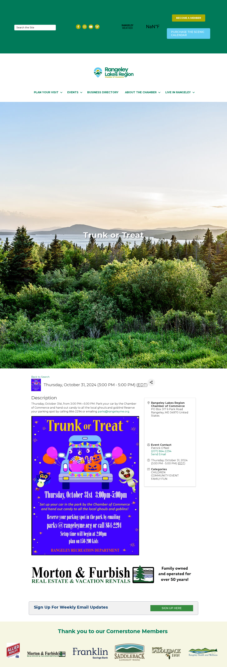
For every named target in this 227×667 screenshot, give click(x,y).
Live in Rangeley (178, 92)
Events (72, 92)
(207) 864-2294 (161, 451)
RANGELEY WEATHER (140, 27)
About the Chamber (141, 92)
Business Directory (102, 92)
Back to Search (40, 376)
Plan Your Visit (46, 92)
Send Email (158, 454)
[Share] (151, 382)
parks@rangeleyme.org (113, 411)
